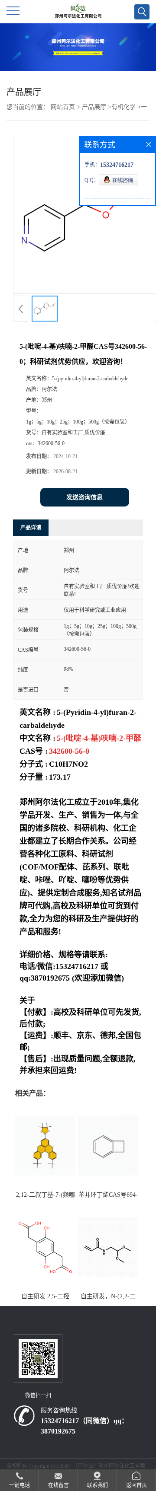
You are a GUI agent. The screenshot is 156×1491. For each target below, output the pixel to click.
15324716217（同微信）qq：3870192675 (84, 1426)
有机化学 (123, 107)
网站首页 (63, 107)
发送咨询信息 (84, 497)
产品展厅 (94, 107)
